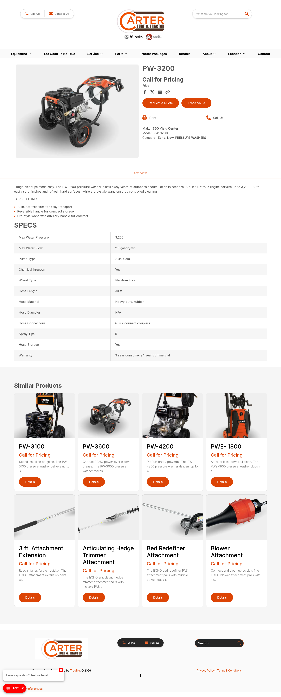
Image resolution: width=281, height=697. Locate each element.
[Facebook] (140, 675)
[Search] (239, 643)
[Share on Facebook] (144, 92)
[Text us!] (14, 688)
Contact (264, 54)
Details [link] (30, 482)
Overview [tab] (140, 173)
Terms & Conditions (229, 670)
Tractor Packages (153, 54)
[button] (32, 13)
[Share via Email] (160, 92)
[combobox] (222, 13)
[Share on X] (152, 92)
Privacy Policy (206, 670)
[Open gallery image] (77, 111)
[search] (247, 13)
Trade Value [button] (196, 103)
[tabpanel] (77, 112)
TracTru (75, 670)
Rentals (184, 54)
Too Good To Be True (59, 54)
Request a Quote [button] (161, 103)
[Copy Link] (167, 92)
